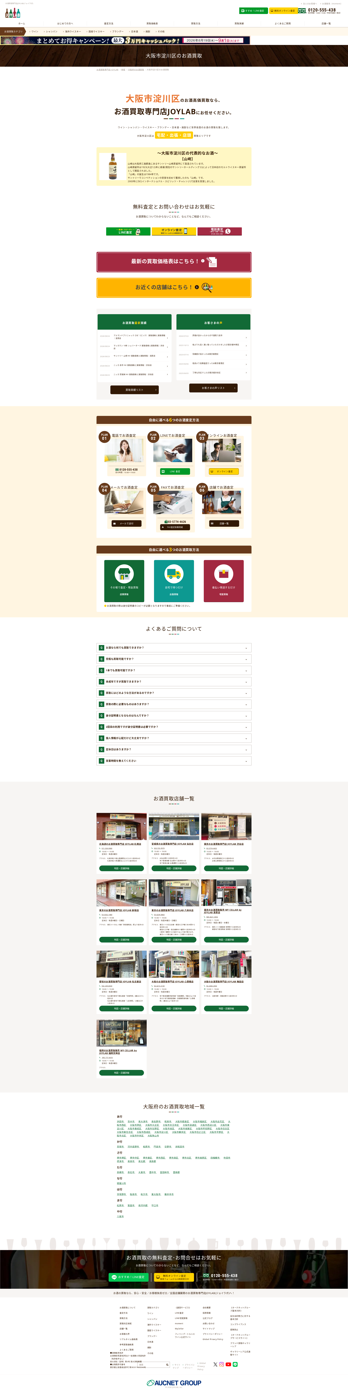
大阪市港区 (136, 1125)
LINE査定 (179, 1313)
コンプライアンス (238, 1324)
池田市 (120, 1121)
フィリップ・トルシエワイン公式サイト (185, 1335)
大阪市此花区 (218, 1121)
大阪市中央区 (137, 1135)
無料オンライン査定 (284, 10)
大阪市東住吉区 (125, 1132)
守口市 (154, 1205)
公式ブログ (208, 1318)
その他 (161, 31)
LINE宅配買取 (181, 1318)
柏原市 (146, 1146)
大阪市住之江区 (198, 1132)
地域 (123, 69)
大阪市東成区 (135, 1128)
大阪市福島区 (200, 1121)
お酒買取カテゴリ (13, 31)
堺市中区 (135, 1157)
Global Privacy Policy (213, 1339)
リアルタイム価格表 (129, 1339)
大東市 (142, 1172)
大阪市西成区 (144, 1132)
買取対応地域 (126, 1323)
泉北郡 (142, 1161)
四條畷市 (215, 1157)
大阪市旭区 (169, 1128)
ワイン (35, 31)
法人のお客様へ (310, 3)
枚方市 (144, 1194)
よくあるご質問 (283, 23)
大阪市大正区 (152, 1125)
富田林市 (165, 1172)
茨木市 (131, 1121)
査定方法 (108, 23)
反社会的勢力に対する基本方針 (240, 1317)
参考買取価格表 (127, 1344)
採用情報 (207, 1313)
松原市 (120, 1205)
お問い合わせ (209, 1323)
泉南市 (131, 1161)
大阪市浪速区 (190, 1125)
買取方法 (195, 23)
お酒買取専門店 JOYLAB (107, 69)
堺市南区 (174, 1157)
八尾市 (120, 1216)
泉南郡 (152, 1161)
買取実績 (239, 23)
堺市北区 (187, 1157)
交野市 (168, 1146)
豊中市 (153, 1172)
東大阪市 (156, 1194)
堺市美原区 (201, 1157)
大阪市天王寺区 (171, 1125)
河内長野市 (134, 1146)
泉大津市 (143, 1121)
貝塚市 (120, 1146)
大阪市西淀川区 (208, 1125)
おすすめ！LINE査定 (253, 10)
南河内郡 (143, 1205)
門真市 (157, 1146)
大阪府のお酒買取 (136, 69)
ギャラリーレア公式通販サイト (240, 1353)
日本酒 (134, 31)
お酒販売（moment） (332, 3)
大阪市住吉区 (222, 1128)
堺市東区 (148, 1157)
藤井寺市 (169, 1194)
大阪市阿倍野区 (204, 1128)
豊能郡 (176, 1172)
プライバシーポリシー (213, 1334)
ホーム (21, 23)
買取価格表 (152, 23)
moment (179, 1323)
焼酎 (148, 31)
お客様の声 (125, 1334)
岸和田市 (179, 1146)
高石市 (131, 1172)
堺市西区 (161, 1157)
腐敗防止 (234, 1329)
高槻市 (120, 1172)
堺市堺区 (122, 1157)
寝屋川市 (121, 1183)
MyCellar (179, 1328)
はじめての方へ (65, 23)
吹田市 (227, 1157)
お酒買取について (128, 1307)
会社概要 (207, 1307)
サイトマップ (209, 1328)
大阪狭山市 (153, 1135)
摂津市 (120, 1161)
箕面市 (131, 1205)
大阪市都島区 (182, 1121)
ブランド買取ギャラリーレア (240, 1345)
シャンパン (52, 31)
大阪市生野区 (152, 1128)
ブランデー (118, 31)
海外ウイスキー (73, 31)
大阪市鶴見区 (179, 1132)
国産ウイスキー (97, 31)
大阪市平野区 (217, 1132)
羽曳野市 (122, 1194)
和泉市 (168, 1121)
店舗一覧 (326, 23)
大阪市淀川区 (161, 1132)
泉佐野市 (156, 1121)
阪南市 (133, 1194)
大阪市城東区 (185, 1128)
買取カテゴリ (153, 1307)
